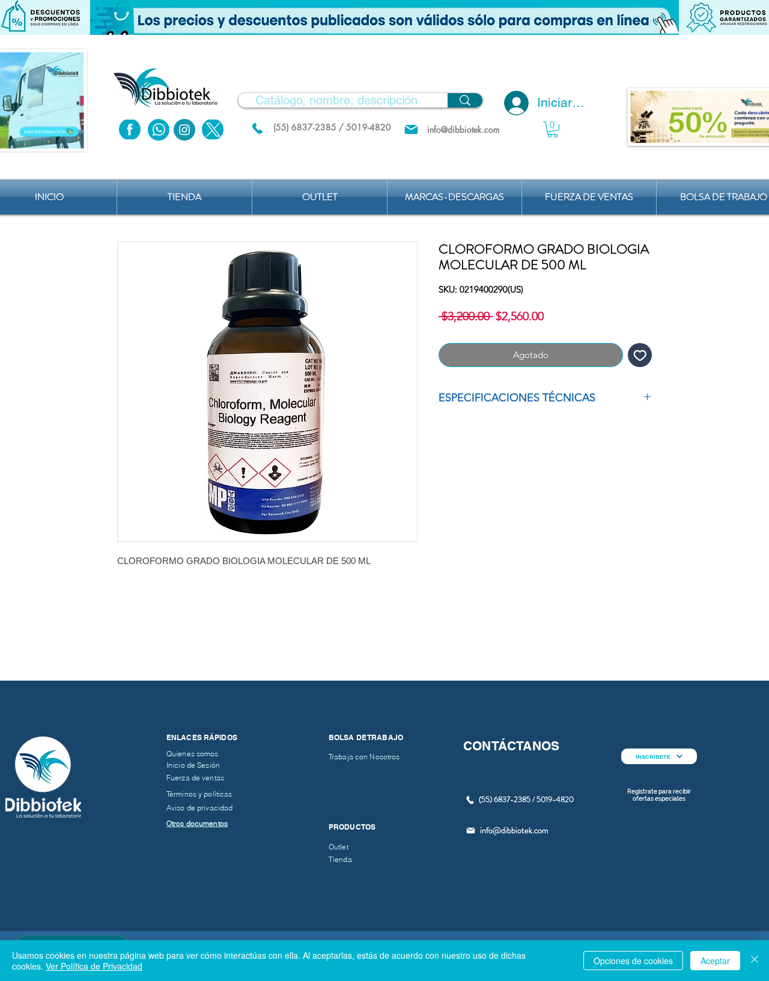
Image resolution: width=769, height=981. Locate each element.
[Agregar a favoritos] (640, 355)
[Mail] (411, 129)
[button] (384, 17)
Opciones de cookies (633, 961)
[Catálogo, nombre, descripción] (465, 100)
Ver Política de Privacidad (94, 966)
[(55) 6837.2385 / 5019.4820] (257, 128)
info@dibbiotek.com (514, 830)
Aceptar (715, 961)
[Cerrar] (754, 960)
